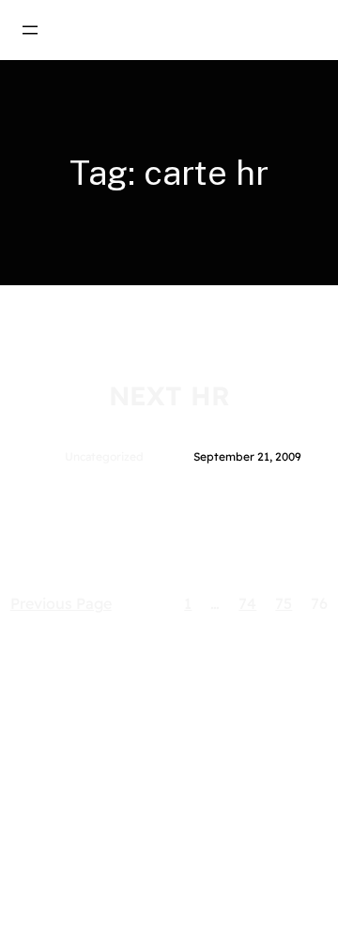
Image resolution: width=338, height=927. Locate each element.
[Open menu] (30, 30)
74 (247, 603)
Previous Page (61, 603)
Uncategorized (104, 456)
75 (283, 603)
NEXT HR (169, 395)
